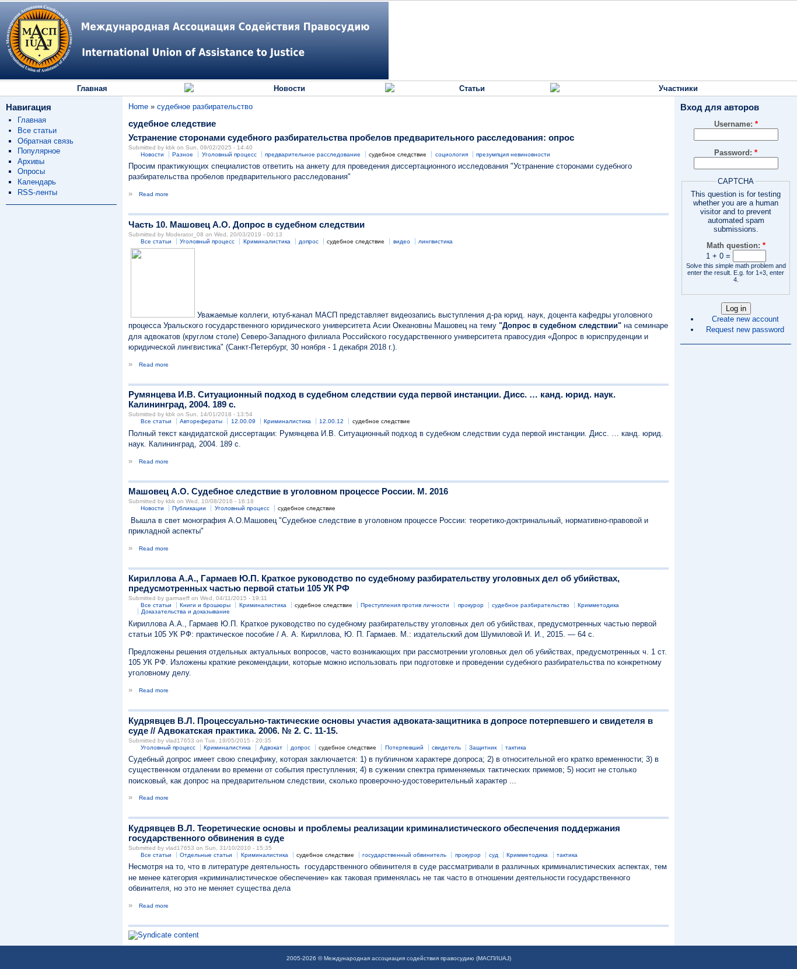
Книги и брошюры (205, 605)
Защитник (483, 747)
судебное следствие (398, 154)
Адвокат (271, 747)
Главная (92, 88)
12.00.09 (243, 421)
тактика (515, 747)
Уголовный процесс (229, 154)
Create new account (745, 319)
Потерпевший (404, 747)
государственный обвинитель (404, 855)
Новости (289, 88)
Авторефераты (201, 421)
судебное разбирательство (205, 106)
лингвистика (435, 241)
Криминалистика (267, 241)
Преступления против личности (405, 605)
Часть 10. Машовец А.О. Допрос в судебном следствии (246, 224)
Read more (154, 194)
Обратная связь (46, 141)
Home (138, 106)
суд (493, 855)
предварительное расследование (313, 154)
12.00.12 (331, 421)
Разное (182, 154)
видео (401, 241)
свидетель (446, 747)
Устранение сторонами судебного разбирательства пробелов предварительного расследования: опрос (351, 137)
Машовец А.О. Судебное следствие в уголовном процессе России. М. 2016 (288, 491)
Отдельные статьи (206, 855)
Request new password (745, 329)
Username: (736, 124)
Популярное (39, 151)
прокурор (471, 605)
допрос (309, 241)
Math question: (736, 245)
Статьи (472, 88)
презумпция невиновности (513, 154)
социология (451, 154)
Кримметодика (598, 605)
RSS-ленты (37, 192)
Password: (735, 152)
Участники (678, 88)
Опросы (31, 171)
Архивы (31, 161)
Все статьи (37, 130)
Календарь (37, 181)
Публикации (189, 508)
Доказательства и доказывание (185, 611)
